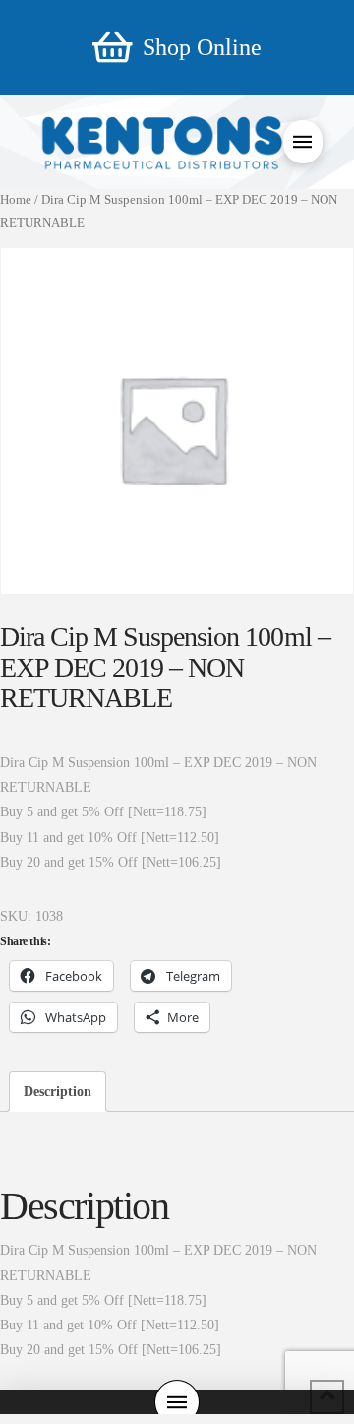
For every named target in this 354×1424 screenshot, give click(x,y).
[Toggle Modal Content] (303, 141)
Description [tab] (57, 1091)
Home (15, 200)
